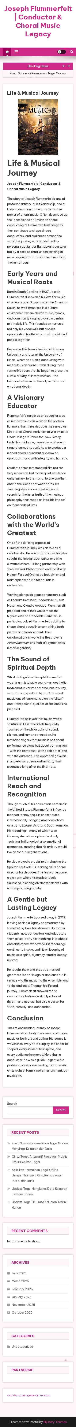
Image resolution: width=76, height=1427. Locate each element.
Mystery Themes (55, 1422)
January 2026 (21, 1297)
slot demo (14, 1395)
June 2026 (19, 1273)
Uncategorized (22, 1347)
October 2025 (22, 1313)
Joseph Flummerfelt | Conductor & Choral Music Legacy (38, 21)
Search (12, 1104)
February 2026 (22, 1289)
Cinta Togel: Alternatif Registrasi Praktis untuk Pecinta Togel (39, 1159)
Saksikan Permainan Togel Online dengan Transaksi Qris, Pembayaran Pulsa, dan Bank (37, 1175)
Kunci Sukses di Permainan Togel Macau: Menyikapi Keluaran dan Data (38, 75)
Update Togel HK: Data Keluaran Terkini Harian (39, 1204)
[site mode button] (61, 52)
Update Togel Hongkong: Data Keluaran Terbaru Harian (39, 1191)
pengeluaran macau (36, 1395)
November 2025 (23, 1305)
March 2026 (20, 1281)
